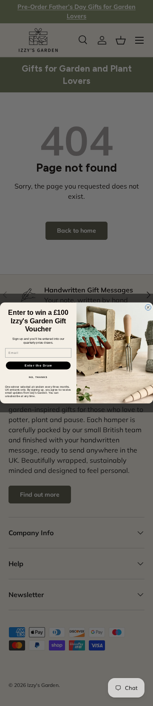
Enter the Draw (38, 365)
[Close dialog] (148, 308)
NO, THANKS (38, 377)
